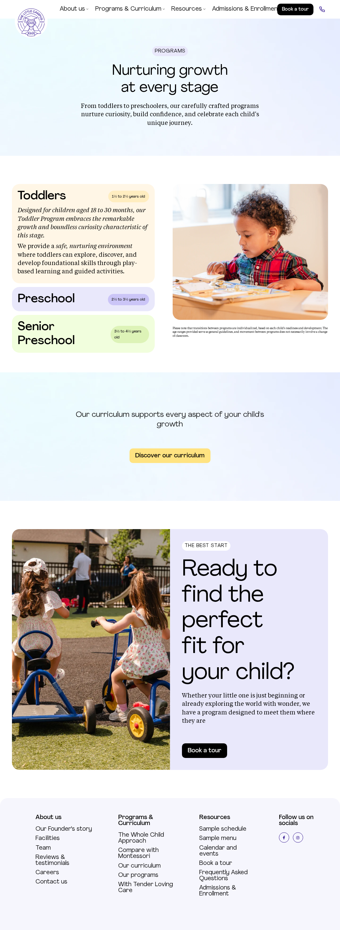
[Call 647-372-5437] (322, 9)
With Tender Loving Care (145, 888)
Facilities (48, 839)
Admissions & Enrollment (217, 891)
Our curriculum (139, 866)
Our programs (138, 876)
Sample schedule (222, 829)
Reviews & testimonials (52, 861)
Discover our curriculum (170, 456)
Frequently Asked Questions (223, 876)
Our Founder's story (64, 829)
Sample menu (217, 839)
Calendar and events (218, 851)
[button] (74, 9)
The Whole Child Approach (141, 838)
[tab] (83, 233)
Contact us (51, 882)
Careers (47, 873)
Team (43, 848)
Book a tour (204, 751)
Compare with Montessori (138, 854)
